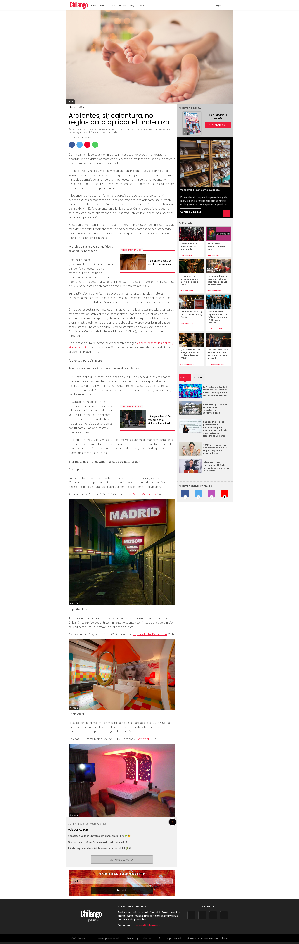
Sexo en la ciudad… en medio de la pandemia (159, 262)
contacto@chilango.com (147, 925)
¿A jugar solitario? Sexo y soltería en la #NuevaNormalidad (160, 420)
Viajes (142, 5)
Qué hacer (122, 5)
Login (219, 5)
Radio (93, 5)
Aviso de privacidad (170, 938)
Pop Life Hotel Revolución (150, 634)
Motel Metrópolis (144, 494)
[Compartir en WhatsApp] (95, 145)
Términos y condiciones (139, 938)
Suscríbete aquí (218, 125)
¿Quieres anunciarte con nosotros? (207, 938)
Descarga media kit (108, 938)
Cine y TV (133, 5)
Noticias (102, 5)
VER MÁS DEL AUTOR (121, 859)
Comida (112, 5)
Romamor (142, 739)
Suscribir (122, 890)
